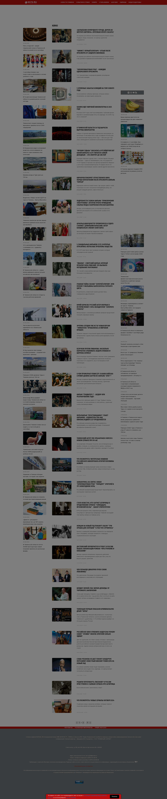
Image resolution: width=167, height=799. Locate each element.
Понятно (114, 796)
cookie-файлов (70, 797)
